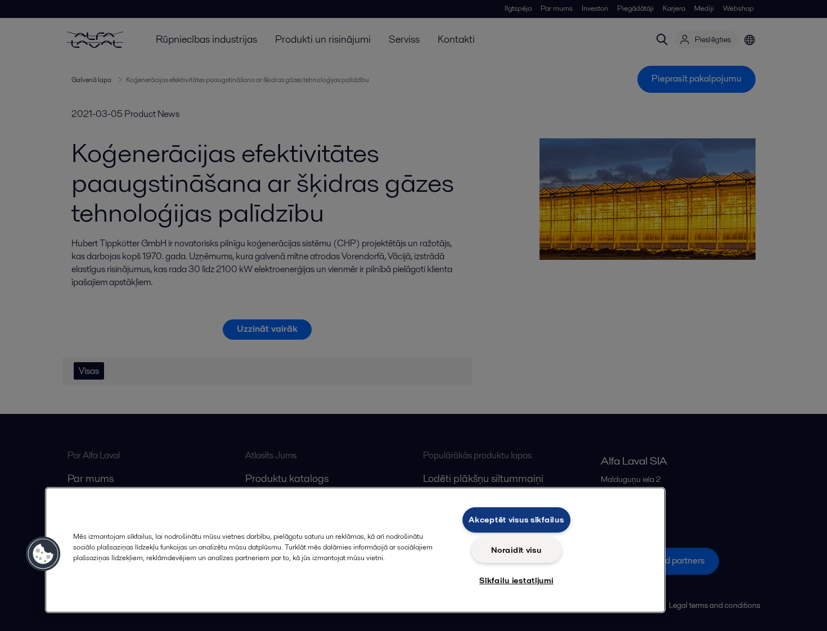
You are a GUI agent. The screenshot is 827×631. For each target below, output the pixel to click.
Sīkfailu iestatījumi (516, 580)
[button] (43, 554)
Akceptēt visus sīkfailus (516, 519)
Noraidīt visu (516, 550)
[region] (355, 550)
